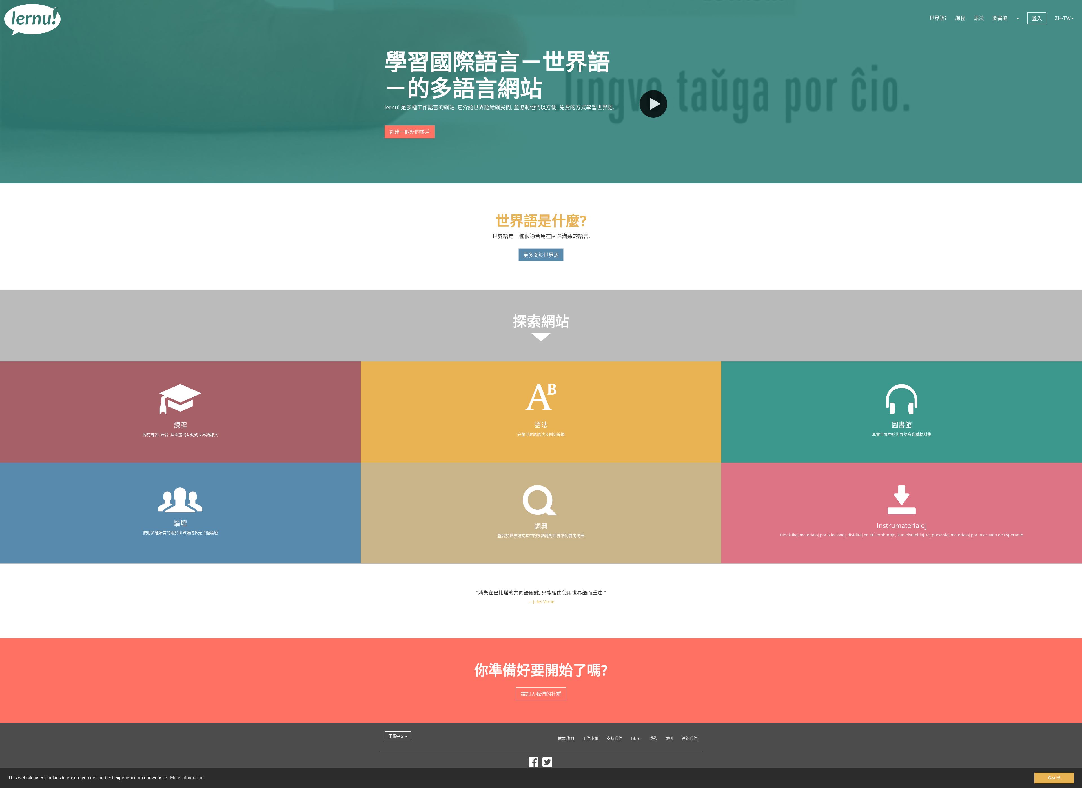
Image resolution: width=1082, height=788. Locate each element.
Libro (635, 738)
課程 (960, 18)
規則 (669, 738)
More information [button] (187, 777)
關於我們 (566, 738)
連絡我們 (689, 738)
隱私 (653, 738)
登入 (1037, 18)
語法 (979, 18)
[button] (1017, 18)
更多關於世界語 (541, 255)
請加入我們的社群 (541, 694)
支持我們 (614, 738)
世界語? (938, 18)
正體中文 (396, 736)
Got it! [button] (1054, 778)
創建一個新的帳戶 (409, 131)
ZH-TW (1063, 18)
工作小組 (590, 738)
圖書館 (1000, 18)
